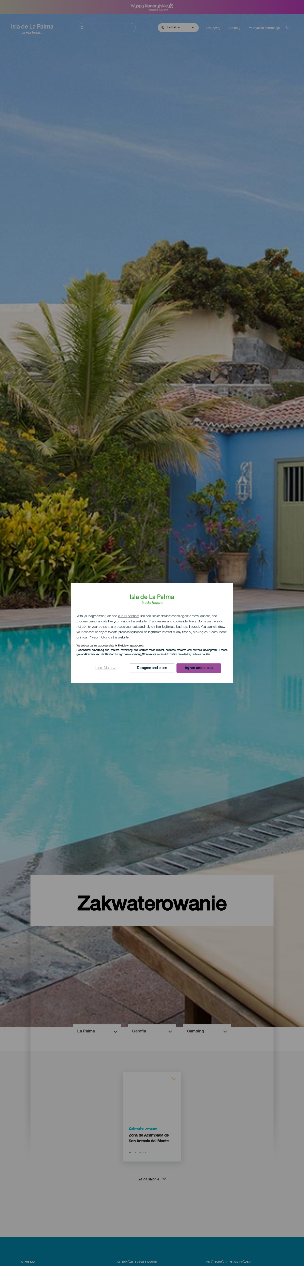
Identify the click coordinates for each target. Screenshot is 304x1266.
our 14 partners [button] (128, 616)
